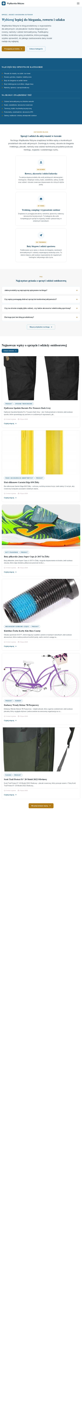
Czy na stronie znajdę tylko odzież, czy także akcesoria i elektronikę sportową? (37, 308)
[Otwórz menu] (78, 3)
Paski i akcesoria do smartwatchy (19, 478)
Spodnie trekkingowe (23, 404)
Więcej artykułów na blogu (40, 327)
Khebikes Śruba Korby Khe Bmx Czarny (22, 630)
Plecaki (8, 775)
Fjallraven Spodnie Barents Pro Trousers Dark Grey (27, 408)
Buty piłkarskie (11, 552)
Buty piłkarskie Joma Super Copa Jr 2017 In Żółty (26, 556)
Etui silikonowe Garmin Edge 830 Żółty (21, 482)
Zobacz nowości (9, 351)
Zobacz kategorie (36, 49)
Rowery (18, 701)
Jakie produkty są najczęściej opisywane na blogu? (25, 290)
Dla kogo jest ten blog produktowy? (19, 317)
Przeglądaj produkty (12, 49)
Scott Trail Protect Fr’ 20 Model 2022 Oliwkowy (25, 779)
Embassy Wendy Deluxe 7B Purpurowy (21, 705)
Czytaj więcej (9, 423)
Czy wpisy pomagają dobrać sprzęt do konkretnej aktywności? (30, 299)
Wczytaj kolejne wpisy (39, 806)
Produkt (8, 404)
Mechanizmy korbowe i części (17, 626)
